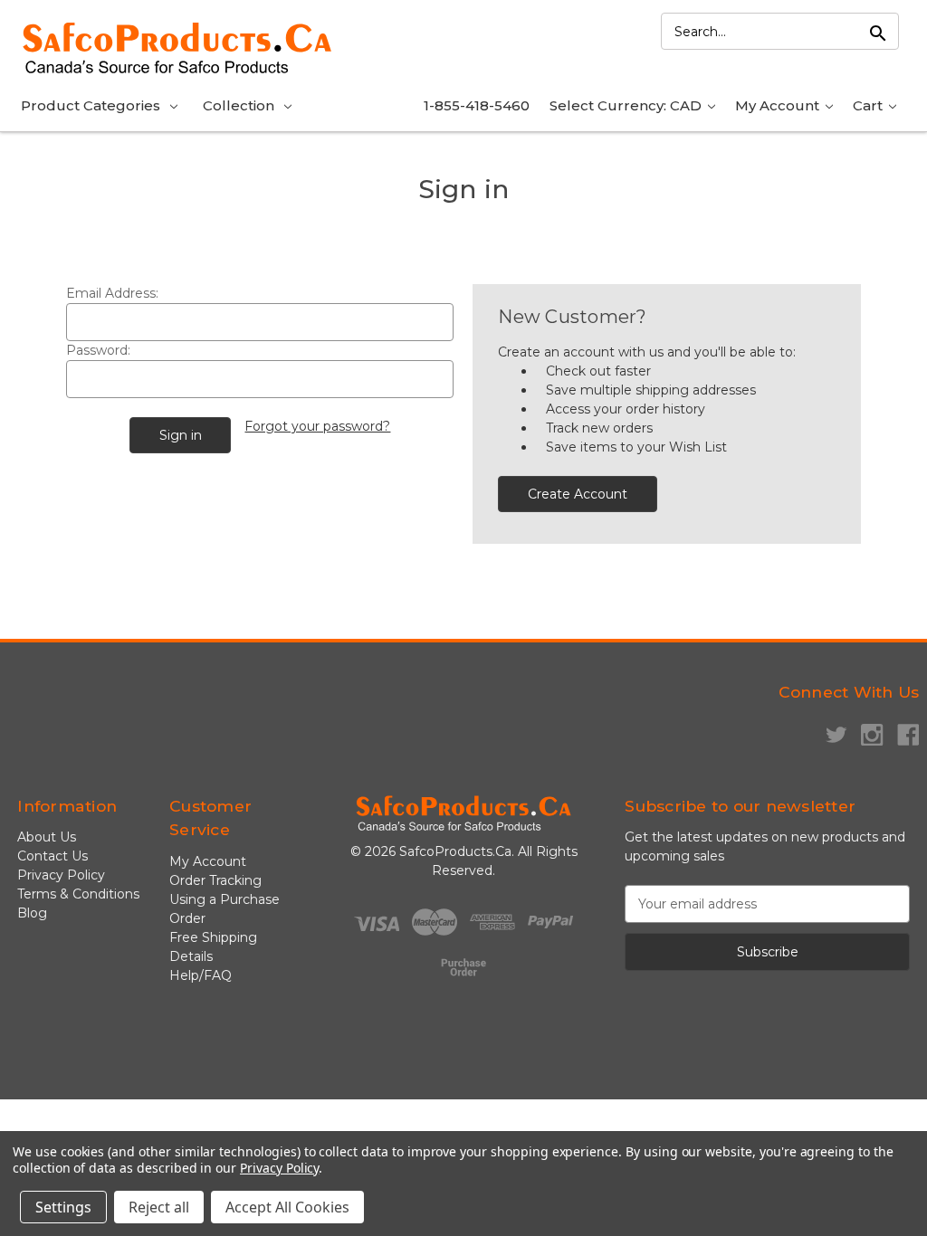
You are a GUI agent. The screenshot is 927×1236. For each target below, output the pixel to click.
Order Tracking (215, 880)
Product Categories (90, 105)
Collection (238, 105)
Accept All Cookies (287, 1207)
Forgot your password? (317, 426)
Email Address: (112, 293)
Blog (32, 913)
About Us (46, 837)
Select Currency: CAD (627, 105)
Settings (63, 1207)
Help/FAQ (200, 975)
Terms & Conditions (78, 894)
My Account (779, 105)
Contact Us (52, 856)
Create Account (577, 494)
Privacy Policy (61, 875)
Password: (98, 350)
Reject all (159, 1207)
